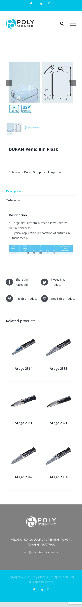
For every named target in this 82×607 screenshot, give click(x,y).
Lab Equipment (52, 172)
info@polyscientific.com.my (41, 552)
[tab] (41, 191)
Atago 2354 (58, 477)
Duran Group (32, 172)
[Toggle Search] (62, 24)
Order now (13, 200)
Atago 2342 (23, 477)
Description (13, 191)
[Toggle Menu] (73, 24)
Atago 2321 (58, 423)
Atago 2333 (58, 368)
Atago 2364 (23, 368)
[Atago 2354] (58, 443)
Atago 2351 (23, 423)
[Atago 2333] (58, 334)
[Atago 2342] (23, 443)
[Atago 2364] (23, 334)
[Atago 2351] (23, 388)
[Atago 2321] (58, 388)
